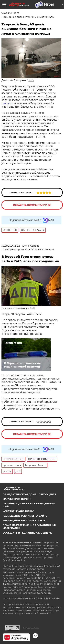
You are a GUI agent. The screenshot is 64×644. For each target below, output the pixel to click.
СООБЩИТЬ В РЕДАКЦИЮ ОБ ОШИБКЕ (27, 532)
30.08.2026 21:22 (10, 245)
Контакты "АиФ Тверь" (18, 511)
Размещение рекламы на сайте (25, 515)
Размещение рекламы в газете (24, 520)
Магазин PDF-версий (17, 498)
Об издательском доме (19, 494)
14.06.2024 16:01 (10, 13)
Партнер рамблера (31, 628)
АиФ (31, 80)
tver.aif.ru (7, 103)
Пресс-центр (47, 494)
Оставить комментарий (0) (32, 204)
